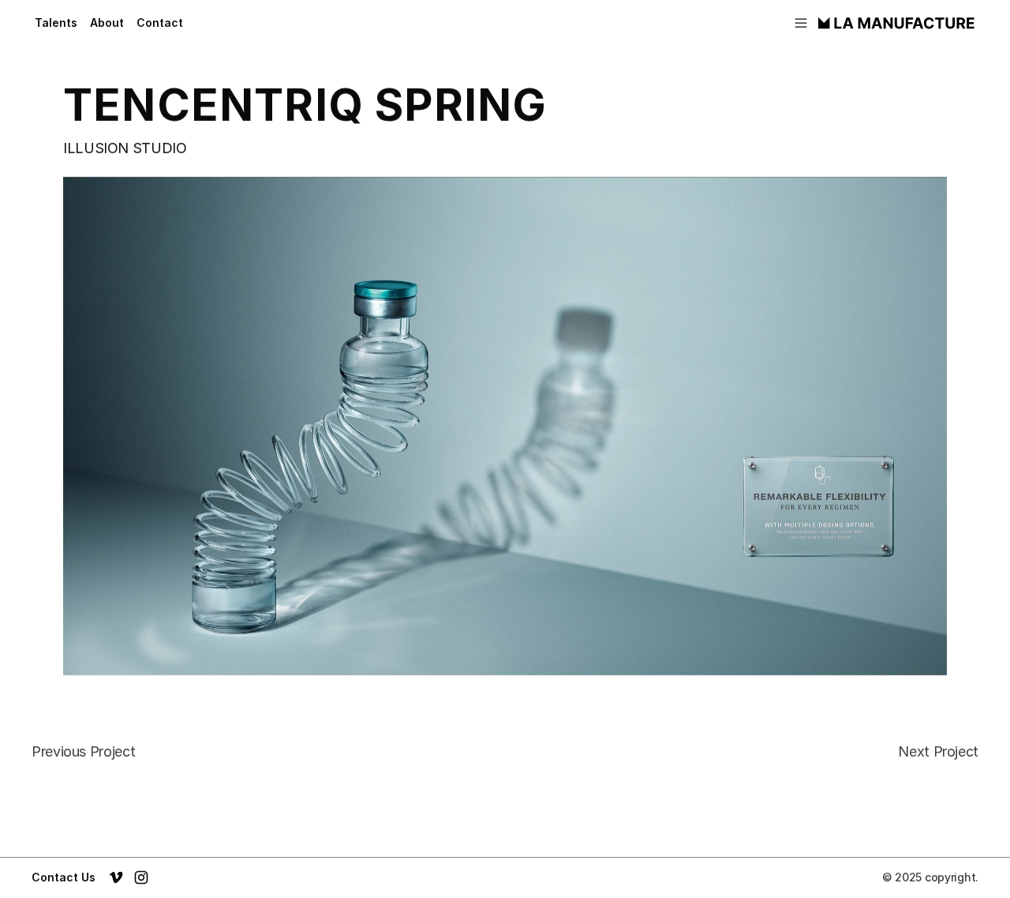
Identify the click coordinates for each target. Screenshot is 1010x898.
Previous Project (83, 751)
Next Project (938, 751)
